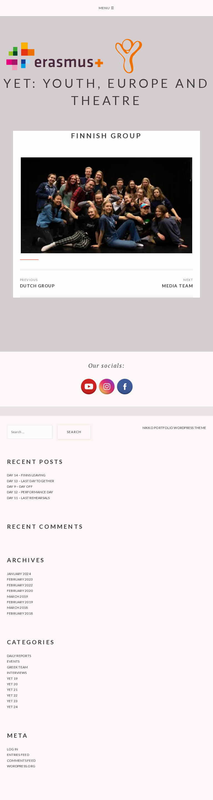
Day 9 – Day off (20, 486)
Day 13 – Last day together (30, 481)
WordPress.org (21, 766)
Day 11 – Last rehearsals (28, 498)
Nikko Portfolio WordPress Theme (174, 428)
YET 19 (12, 678)
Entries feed (18, 755)
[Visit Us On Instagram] (107, 393)
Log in (12, 749)
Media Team (177, 285)
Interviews (17, 673)
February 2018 (20, 613)
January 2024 (19, 574)
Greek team (17, 667)
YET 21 (12, 689)
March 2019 (17, 596)
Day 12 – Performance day (30, 492)
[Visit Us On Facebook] (125, 393)
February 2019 (20, 602)
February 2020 (20, 591)
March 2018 (17, 607)
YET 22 (12, 695)
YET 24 (12, 707)
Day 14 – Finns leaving (26, 475)
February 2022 (20, 585)
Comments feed (21, 760)
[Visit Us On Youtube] (89, 393)
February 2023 (20, 579)
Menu (106, 8)
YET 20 (12, 684)
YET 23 (12, 701)
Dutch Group (37, 285)
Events (13, 661)
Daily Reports (19, 656)
